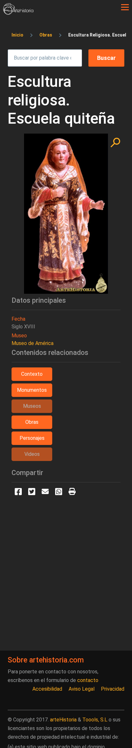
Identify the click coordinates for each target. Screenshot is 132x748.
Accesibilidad (47, 689)
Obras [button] (31, 422)
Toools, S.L (94, 720)
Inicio (17, 34)
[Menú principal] (125, 7)
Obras (45, 34)
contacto (87, 680)
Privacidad (112, 689)
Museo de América (33, 343)
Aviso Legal (82, 689)
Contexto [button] (32, 374)
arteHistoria (63, 720)
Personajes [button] (32, 438)
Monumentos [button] (32, 390)
